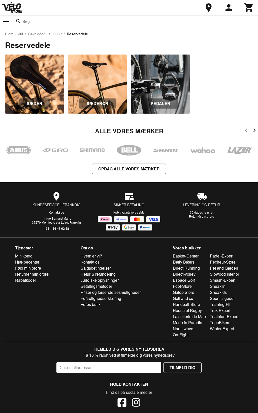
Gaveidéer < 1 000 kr (45, 33)
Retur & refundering (98, 274)
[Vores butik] (209, 8)
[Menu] (6, 21)
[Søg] (18, 21)
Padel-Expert (221, 256)
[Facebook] (122, 403)
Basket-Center (186, 256)
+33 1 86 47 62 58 (56, 228)
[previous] (246, 131)
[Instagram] (136, 403)
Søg (26, 21)
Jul (20, 33)
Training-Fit (220, 304)
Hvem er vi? (91, 256)
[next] (254, 131)
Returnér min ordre (32, 274)
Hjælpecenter (27, 262)
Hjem (9, 33)
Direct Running (186, 268)
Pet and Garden (224, 268)
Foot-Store (182, 286)
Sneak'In (217, 286)
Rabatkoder (25, 280)
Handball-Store (186, 304)
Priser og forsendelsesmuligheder (111, 292)
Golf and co (183, 298)
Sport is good (222, 298)
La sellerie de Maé (189, 316)
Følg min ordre (28, 268)
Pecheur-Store (223, 262)
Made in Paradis (187, 322)
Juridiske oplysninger (100, 280)
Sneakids (218, 292)
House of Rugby (187, 310)
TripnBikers (220, 322)
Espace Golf (184, 280)
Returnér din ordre (201, 216)
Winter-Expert (222, 328)
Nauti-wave (183, 328)
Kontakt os (56, 212)
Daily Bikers (184, 262)
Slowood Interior (224, 274)
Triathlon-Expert (224, 316)
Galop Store (183, 292)
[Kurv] (249, 8)
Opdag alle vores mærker (129, 169)
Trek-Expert (220, 310)
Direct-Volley (184, 274)
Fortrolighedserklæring (101, 298)
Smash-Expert (222, 280)
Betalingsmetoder (96, 286)
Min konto (24, 256)
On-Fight (180, 335)
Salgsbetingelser (96, 268)
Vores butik (91, 304)
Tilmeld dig (182, 367)
